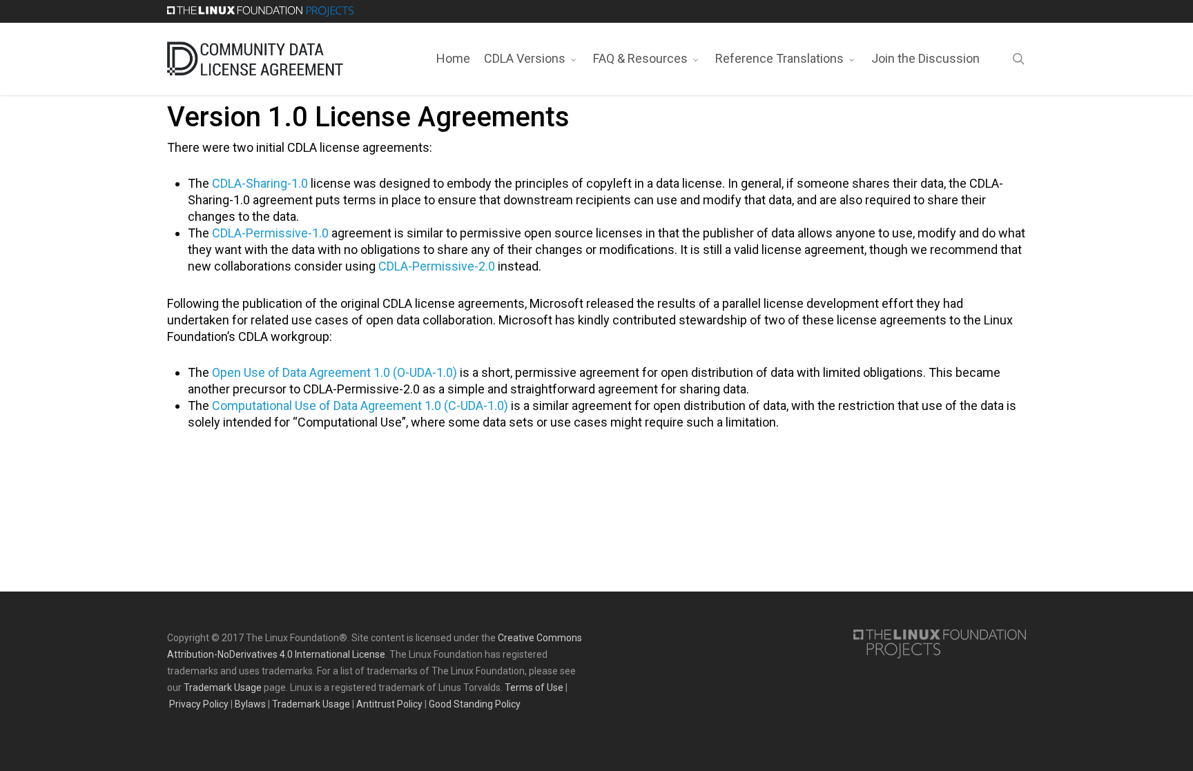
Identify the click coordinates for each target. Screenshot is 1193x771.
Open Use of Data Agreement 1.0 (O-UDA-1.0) (334, 372)
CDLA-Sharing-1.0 (260, 183)
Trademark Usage (223, 687)
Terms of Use (534, 687)
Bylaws (250, 704)
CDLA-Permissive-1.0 (270, 233)
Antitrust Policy (389, 704)
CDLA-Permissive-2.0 (436, 266)
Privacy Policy (199, 704)
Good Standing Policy (475, 704)
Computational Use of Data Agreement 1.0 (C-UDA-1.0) (360, 405)
